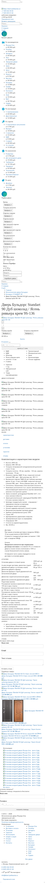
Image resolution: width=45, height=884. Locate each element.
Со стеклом (10, 145)
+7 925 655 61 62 (7, 13)
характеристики (8, 435)
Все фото (6, 787)
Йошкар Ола (10, 45)
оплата (5, 443)
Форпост (9, 74)
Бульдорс (9, 82)
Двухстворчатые (11, 116)
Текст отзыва (6, 658)
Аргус (8, 70)
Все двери (28, 859)
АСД (7, 95)
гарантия (6, 452)
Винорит (9, 129)
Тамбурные (10, 162)
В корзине (5, 342)
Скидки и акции (11, 836)
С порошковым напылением (15, 124)
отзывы (5, 456)
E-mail (4, 650)
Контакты (9, 843)
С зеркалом (10, 133)
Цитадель (9, 53)
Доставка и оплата (12, 828)
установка (6, 447)
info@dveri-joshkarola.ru (10, 875)
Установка (9, 830)
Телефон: (3, 801)
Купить (22, 339)
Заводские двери (11, 62)
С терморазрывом (12, 112)
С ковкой (9, 141)
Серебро (12, 263)
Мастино (9, 78)
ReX (7, 99)
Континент (9, 91)
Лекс (7, 57)
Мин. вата (10, 257)
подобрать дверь (10, 278)
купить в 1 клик (22, 348)
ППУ (4, 257)
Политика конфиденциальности (12, 822)
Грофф (8, 87)
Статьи (8, 841)
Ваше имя (5, 643)
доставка (6, 439)
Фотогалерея (10, 834)
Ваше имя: (4, 793)
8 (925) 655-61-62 (8, 869)
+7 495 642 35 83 (7, 11)
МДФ (7, 137)
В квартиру (9, 154)
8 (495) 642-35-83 (8, 867)
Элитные (9, 187)
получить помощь (22, 809)
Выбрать (7, 205)
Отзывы (8, 839)
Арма (7, 66)
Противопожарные (12, 174)
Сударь (8, 103)
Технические (10, 170)
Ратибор (9, 49)
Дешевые (9, 183)
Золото (6, 263)
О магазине (10, 826)
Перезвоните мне (9, 879)
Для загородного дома (13, 158)
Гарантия (9, 832)
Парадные (9, 166)
